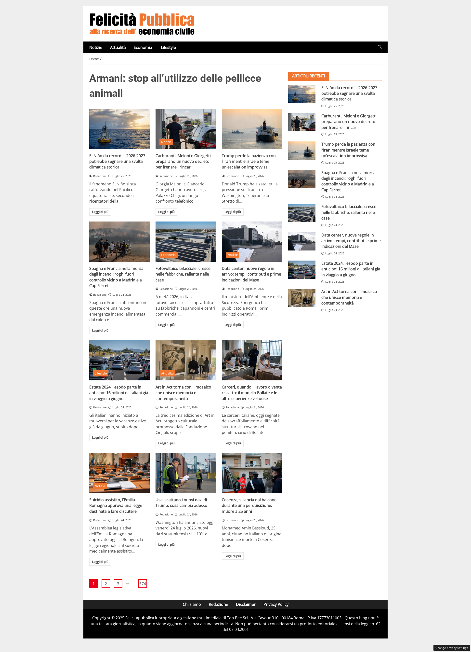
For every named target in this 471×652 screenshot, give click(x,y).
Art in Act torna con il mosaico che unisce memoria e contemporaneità (183, 392)
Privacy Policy (275, 604)
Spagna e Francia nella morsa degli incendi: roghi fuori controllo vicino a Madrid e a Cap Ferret (116, 277)
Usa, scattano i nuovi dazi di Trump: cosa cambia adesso (181, 502)
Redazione (218, 604)
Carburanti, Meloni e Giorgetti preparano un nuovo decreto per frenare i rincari (183, 161)
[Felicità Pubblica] (142, 23)
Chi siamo (192, 604)
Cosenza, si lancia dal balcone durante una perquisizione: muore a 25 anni (249, 505)
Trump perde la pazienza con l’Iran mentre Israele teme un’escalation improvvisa (249, 161)
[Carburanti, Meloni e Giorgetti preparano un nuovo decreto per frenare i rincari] (186, 129)
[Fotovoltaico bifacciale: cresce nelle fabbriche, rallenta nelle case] (186, 242)
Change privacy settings (451, 648)
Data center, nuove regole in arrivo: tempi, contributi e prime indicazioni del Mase (251, 274)
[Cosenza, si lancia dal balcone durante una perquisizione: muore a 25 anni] (252, 473)
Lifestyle (168, 47)
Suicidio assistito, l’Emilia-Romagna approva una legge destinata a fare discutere (115, 505)
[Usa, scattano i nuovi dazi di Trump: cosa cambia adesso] (186, 473)
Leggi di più (100, 211)
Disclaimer (246, 604)
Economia (143, 47)
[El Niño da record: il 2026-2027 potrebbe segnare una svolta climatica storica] (119, 129)
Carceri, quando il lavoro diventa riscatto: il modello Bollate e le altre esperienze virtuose (252, 392)
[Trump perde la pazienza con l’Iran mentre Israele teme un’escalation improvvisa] (252, 129)
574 (142, 583)
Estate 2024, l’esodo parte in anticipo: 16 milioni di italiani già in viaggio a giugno (118, 392)
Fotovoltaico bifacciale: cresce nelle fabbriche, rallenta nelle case (183, 274)
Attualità (118, 47)
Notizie (95, 47)
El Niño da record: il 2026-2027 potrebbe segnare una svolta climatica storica (117, 161)
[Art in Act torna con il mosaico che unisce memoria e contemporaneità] (186, 360)
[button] (380, 47)
